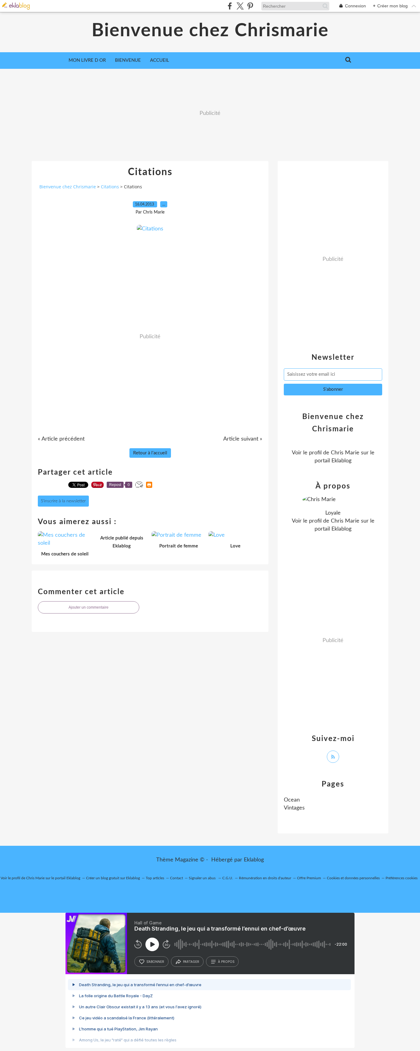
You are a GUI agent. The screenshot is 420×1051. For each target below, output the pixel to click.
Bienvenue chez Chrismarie (210, 31)
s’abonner (155, 961)
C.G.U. (227, 878)
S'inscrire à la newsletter (63, 501)
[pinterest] (250, 6)
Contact (176, 878)
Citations (110, 187)
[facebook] (230, 6)
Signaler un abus (202, 878)
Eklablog (254, 860)
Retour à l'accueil (150, 453)
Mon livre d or (87, 60)
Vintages (294, 808)
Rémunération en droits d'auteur (265, 878)
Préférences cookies (402, 878)
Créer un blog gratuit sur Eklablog (113, 878)
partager (191, 961)
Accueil (159, 60)
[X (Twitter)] (240, 6)
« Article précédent (61, 439)
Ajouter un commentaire (89, 607)
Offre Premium (309, 878)
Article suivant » (242, 439)
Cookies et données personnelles (353, 878)
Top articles (155, 878)
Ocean (292, 800)
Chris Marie (345, 453)
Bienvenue (128, 60)
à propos (226, 961)
